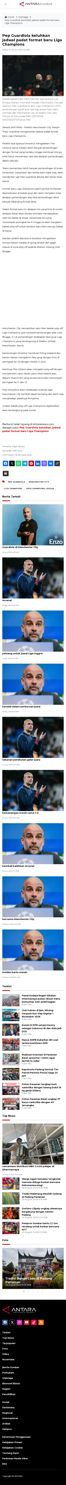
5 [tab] (42, 1291)
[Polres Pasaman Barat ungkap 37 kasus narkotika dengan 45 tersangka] (10, 1103)
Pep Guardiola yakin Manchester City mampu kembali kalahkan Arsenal (30, 864)
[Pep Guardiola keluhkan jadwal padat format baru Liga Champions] (33, 1143)
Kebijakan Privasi (12, 1442)
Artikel (6, 1423)
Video (5, 1354)
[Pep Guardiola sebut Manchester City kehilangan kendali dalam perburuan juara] (33, 684)
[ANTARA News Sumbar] (36, 4)
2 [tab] (28, 1291)
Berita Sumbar (10, 1367)
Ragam (6, 1389)
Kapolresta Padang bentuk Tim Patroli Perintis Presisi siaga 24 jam (40, 1072)
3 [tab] (33, 1291)
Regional (7, 1413)
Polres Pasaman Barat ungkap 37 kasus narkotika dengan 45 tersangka (41, 1102)
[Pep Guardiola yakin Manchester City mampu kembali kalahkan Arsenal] (33, 843)
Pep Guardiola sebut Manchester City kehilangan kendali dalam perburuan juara (32, 705)
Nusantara (8, 1359)
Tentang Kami (10, 1453)
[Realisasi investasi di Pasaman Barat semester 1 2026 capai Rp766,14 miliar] (10, 1059)
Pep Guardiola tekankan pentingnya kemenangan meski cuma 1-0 (24, 811)
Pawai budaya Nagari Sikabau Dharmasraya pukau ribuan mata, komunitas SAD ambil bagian (41, 998)
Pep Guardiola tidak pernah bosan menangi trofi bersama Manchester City (32, 917)
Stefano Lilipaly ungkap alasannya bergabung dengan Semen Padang (42, 1211)
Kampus (7, 1429)
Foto (5, 1240)
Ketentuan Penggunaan (16, 1437)
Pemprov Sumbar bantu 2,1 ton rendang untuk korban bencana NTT (40, 1226)
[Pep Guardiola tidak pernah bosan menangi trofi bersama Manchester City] (33, 896)
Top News (8, 1115)
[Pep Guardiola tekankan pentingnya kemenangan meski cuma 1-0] (33, 790)
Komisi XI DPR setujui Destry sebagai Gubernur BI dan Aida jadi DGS (41, 1028)
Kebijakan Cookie (12, 1447)
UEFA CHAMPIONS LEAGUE (40, 488)
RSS (4, 1464)
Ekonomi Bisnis (11, 1383)
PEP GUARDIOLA (16, 482)
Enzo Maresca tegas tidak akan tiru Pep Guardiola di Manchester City (27, 545)
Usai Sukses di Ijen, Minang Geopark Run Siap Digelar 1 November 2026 (37, 1013)
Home (11, 17)
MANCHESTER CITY (39, 482)
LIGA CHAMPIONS (13, 488)
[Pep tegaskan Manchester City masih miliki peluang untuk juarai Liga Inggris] (33, 630)
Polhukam (8, 1372)
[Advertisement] (33, 290)
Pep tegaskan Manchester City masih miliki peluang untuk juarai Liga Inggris (29, 652)
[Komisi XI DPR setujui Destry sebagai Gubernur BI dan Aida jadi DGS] (10, 1029)
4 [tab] (37, 1291)
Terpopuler (9, 1343)
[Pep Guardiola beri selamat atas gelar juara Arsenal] (33, 577)
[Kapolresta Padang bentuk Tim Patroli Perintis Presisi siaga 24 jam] (10, 1073)
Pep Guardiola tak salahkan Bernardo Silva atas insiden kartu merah (31, 971)
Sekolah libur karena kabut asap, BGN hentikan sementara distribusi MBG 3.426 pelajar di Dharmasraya (31, 1166)
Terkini (7, 986)
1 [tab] (23, 1291)
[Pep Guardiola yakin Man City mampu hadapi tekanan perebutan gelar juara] (33, 737)
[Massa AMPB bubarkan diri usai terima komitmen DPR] (10, 1044)
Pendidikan (9, 1394)
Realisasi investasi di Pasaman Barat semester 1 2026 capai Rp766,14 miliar (39, 1058)
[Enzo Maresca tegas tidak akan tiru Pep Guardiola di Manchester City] (33, 524)
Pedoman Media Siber (15, 1458)
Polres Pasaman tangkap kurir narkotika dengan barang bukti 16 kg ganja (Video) (41, 1087)
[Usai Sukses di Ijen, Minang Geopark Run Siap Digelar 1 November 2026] (10, 1014)
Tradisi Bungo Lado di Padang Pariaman (28, 1280)
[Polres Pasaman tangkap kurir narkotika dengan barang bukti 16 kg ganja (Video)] (10, 1088)
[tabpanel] (33, 1268)
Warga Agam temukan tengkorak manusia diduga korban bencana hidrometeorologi (41, 1182)
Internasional (10, 1418)
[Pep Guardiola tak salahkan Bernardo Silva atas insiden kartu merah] (33, 949)
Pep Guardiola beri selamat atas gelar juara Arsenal (29, 599)
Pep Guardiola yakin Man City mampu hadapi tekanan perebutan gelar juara (30, 758)
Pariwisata (8, 1407)
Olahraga (23, 17)
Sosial (5, 1402)
